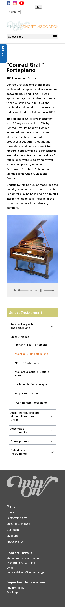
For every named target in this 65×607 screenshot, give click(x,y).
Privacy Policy (15, 587)
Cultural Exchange (18, 524)
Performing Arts (16, 518)
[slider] (48, 290)
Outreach (12, 529)
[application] (32, 290)
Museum (12, 535)
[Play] (15, 290)
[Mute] (40, 290)
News (10, 512)
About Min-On (15, 541)
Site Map (12, 592)
